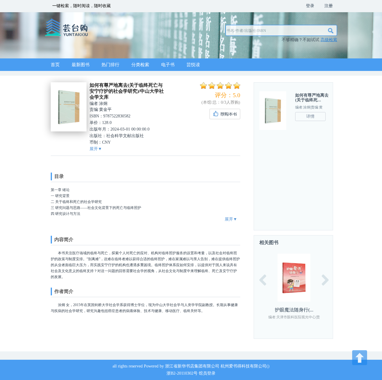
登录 (310, 6)
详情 (310, 116)
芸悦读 (193, 64)
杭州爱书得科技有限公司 (244, 366)
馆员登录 (207, 373)
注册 (328, 6)
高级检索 (329, 40)
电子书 (168, 64)
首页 (55, 64)
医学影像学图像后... (296, 309)
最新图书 (81, 64)
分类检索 (140, 64)
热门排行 (110, 64)
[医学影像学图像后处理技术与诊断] (296, 278)
